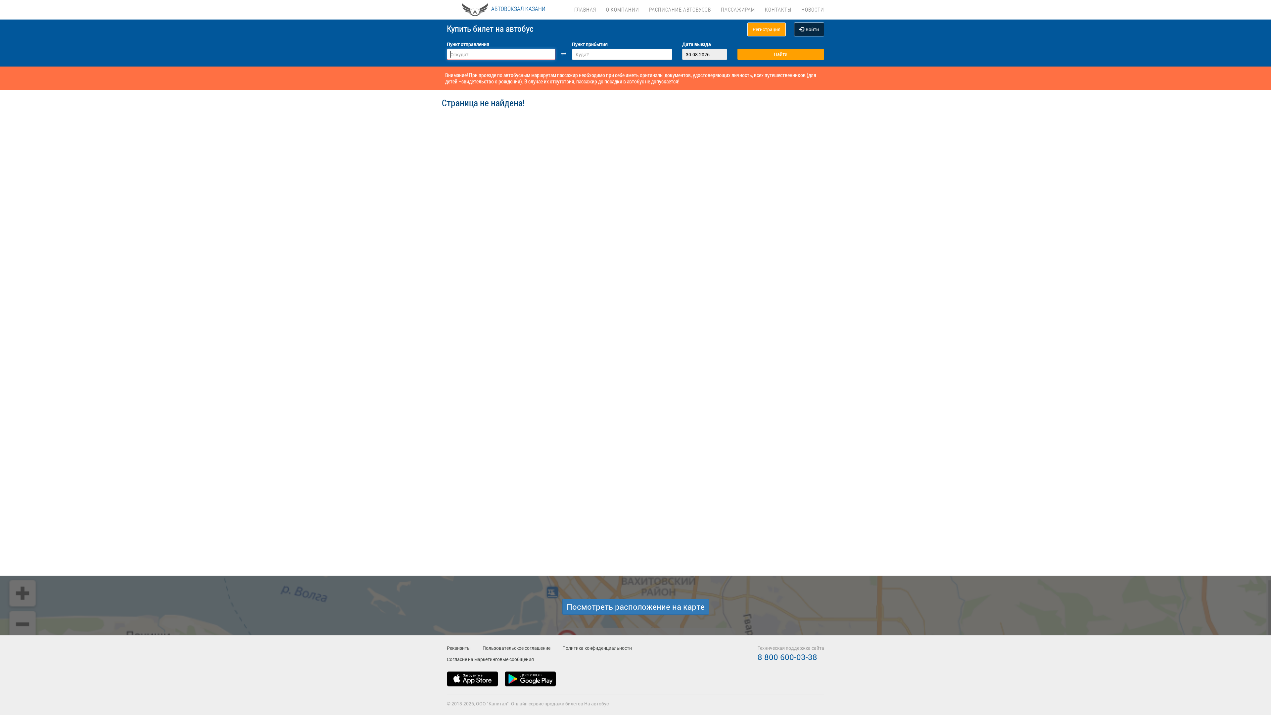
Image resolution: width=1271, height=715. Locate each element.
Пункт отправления (468, 44)
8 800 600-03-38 (787, 657)
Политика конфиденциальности (597, 648)
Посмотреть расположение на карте (636, 606)
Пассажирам (738, 9)
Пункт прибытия (590, 44)
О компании (622, 9)
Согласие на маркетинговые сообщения (490, 659)
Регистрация (766, 29)
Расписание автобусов (680, 9)
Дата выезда (696, 44)
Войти (812, 29)
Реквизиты (459, 648)
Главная (585, 9)
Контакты (778, 9)
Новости (812, 9)
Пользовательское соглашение (516, 648)
